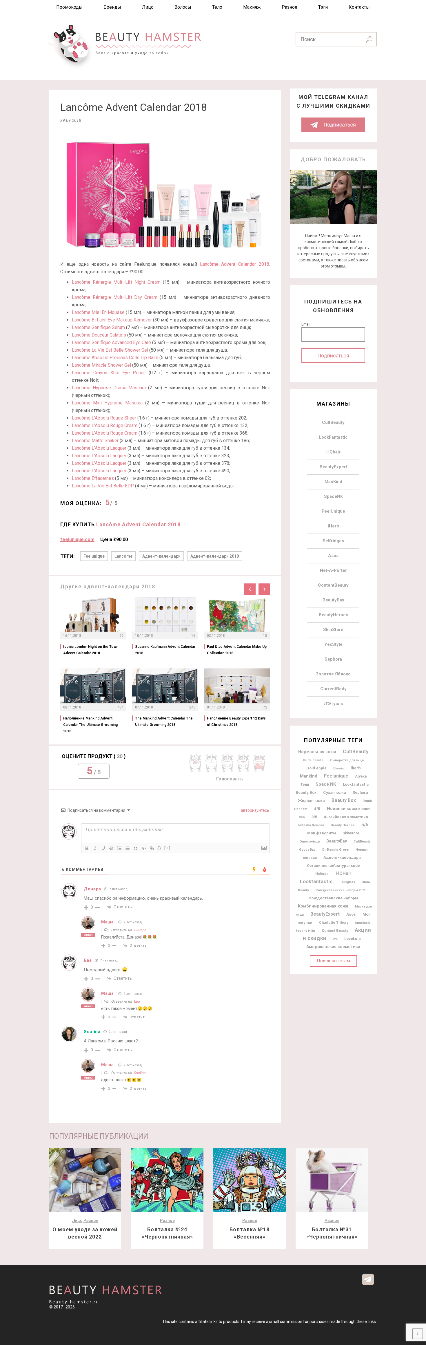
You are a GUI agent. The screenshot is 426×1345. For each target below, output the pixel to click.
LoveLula (352, 939)
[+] (167, 848)
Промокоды (69, 7)
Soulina (92, 1031)
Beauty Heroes (343, 825)
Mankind (308, 776)
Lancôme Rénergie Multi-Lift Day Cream (114, 297)
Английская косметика (346, 817)
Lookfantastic (316, 881)
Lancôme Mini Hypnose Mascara (107, 403)
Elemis (338, 768)
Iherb (356, 768)
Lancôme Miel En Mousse (98, 312)
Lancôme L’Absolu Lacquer (99, 448)
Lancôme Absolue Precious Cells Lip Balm (115, 357)
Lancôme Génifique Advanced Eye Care (111, 342)
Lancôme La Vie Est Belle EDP (103, 486)
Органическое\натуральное (333, 865)
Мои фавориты (321, 833)
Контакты (359, 7)
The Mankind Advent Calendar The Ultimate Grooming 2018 (164, 721)
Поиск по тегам (333, 960)
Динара (140, 930)
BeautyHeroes (333, 614)
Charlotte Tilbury (333, 922)
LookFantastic (333, 437)
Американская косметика (333, 946)
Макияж (252, 7)
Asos (333, 555)
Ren (302, 817)
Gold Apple (316, 768)
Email (305, 324)
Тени (305, 784)
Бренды (112, 7)
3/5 (314, 817)
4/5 (317, 809)
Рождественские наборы (333, 898)
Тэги (323, 7)
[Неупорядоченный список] (127, 848)
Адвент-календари (161, 556)
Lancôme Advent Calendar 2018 (235, 264)
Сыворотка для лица (347, 760)
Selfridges (333, 540)
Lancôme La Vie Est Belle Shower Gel (110, 350)
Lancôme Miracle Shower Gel (101, 365)
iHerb (333, 526)
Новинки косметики (348, 808)
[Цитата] (136, 848)
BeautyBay (333, 600)
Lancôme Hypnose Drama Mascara (109, 388)
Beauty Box (344, 800)
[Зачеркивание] (111, 848)
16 (193, 636)
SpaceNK (333, 496)
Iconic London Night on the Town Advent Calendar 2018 (90, 650)
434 (120, 707)
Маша (107, 922)
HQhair (333, 452)
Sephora (333, 659)
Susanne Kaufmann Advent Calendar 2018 (165, 650)
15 (265, 636)
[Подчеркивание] (103, 848)
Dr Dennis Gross (335, 849)
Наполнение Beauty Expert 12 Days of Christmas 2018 (236, 721)
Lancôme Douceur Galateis (99, 335)
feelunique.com (77, 539)
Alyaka (361, 776)
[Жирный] (87, 848)
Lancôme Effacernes (93, 478)
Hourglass (347, 882)
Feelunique (94, 556)
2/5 (335, 939)
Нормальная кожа (317, 751)
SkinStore (333, 629)
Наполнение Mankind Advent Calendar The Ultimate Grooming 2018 (90, 724)
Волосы (182, 7)
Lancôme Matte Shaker (95, 440)
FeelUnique (333, 511)
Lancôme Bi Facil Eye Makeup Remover (112, 320)
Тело (217, 7)
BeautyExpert (333, 466)
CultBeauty (333, 422)
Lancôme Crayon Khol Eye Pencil (108, 372)
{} (159, 848)
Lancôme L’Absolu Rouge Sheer (104, 418)
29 (121, 636)
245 (192, 707)
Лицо (148, 7)
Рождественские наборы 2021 (341, 890)
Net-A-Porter (333, 570)
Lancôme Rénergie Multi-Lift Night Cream (116, 282)
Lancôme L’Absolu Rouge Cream (104, 425)
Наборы (322, 874)
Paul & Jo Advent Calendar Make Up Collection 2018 (237, 650)
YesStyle (333, 644)
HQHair (343, 873)
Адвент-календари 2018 (214, 556)
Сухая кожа (334, 792)
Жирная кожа (311, 800)
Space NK (326, 784)
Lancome (123, 556)
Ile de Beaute (313, 760)
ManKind (333, 481)
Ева (137, 1001)
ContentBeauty (333, 585)
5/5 (364, 824)
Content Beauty (335, 930)
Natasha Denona (311, 825)
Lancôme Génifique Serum (98, 327)
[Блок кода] (144, 848)
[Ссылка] (152, 848)
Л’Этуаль (333, 703)
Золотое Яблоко (333, 674)
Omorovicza (309, 841)
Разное (289, 7)
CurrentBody (333, 688)
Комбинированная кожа (323, 906)
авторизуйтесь (254, 810)
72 (265, 707)
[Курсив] (95, 848)
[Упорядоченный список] (119, 848)
